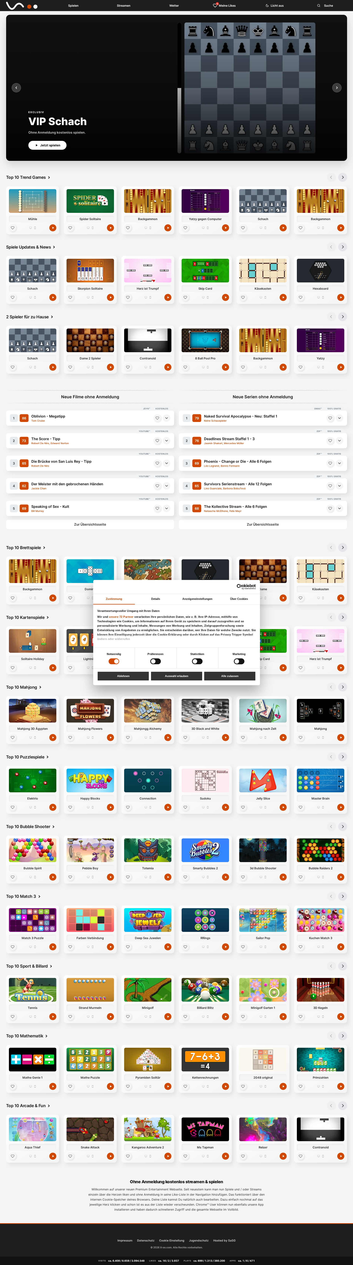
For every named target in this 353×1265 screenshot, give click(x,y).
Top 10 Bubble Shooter (28, 826)
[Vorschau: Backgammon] (147, 201)
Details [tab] (155, 598)
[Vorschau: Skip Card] (205, 270)
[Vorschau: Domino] (90, 571)
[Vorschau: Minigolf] (147, 990)
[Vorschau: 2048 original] (263, 1059)
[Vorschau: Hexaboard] (320, 270)
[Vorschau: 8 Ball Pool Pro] (205, 340)
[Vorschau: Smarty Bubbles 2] (205, 850)
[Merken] (157, 418)
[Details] (166, 418)
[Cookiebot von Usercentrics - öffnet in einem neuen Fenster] (239, 586)
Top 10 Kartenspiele (25, 617)
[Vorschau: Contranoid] (147, 340)
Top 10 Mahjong (21, 687)
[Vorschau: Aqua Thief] (32, 1129)
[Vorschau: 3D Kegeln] (320, 990)
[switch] (155, 661)
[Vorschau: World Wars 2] (147, 571)
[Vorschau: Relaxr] (263, 1129)
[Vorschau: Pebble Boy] (90, 850)
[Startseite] (19, 5)
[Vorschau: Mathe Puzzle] (90, 1059)
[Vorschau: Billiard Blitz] (205, 990)
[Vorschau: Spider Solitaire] (90, 201)
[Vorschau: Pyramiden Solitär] (147, 1059)
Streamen (123, 5)
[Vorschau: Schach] (263, 201)
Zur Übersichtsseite (90, 524)
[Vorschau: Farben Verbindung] (90, 920)
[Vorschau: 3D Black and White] (205, 711)
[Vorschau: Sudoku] (205, 780)
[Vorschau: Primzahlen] (320, 1059)
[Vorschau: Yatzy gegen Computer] (205, 201)
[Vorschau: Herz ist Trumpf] (147, 270)
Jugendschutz (199, 1240)
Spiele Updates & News (28, 246)
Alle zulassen (229, 676)
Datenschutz (146, 1240)
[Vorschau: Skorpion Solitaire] (90, 270)
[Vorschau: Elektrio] (32, 780)
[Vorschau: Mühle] (32, 201)
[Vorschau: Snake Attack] (90, 1129)
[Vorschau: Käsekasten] (263, 270)
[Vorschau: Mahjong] (320, 711)
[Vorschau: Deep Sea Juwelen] (147, 920)
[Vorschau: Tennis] (32, 990)
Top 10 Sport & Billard (27, 966)
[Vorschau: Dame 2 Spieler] (90, 340)
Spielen (73, 5)
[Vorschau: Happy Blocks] (90, 780)
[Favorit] (12, 227)
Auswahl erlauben (176, 676)
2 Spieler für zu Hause (27, 316)
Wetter (174, 5)
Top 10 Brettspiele (23, 547)
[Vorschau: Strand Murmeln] (90, 990)
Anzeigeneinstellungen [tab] (197, 598)
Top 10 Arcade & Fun (26, 1105)
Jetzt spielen (50, 145)
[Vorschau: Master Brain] (320, 780)
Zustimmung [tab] (114, 598)
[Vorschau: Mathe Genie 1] (32, 1059)
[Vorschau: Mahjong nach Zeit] (263, 711)
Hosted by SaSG (224, 1240)
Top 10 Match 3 (21, 896)
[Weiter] (337, 87)
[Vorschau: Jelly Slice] (263, 780)
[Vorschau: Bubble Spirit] (32, 850)
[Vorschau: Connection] (147, 780)
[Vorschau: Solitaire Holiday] (32, 641)
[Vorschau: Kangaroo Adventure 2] (147, 1129)
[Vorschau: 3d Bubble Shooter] (263, 850)
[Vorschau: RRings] (205, 920)
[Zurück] (16, 87)
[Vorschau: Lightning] (90, 641)
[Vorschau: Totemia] (147, 850)
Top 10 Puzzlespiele (25, 756)
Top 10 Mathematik (24, 1035)
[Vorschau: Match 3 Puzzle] (32, 920)
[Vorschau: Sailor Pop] (263, 920)
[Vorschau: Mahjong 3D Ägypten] (32, 711)
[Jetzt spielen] (52, 227)
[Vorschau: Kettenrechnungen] (205, 1059)
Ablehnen (123, 676)
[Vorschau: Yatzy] (320, 340)
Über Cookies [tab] (239, 598)
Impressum (124, 1240)
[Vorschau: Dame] (263, 571)
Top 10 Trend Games (26, 177)
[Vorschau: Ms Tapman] (205, 1129)
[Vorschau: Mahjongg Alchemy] (147, 711)
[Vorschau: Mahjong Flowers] (90, 711)
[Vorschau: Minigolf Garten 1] (263, 990)
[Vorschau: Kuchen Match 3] (320, 920)
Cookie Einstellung (171, 1240)
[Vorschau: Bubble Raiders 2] (320, 850)
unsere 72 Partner (121, 616)
